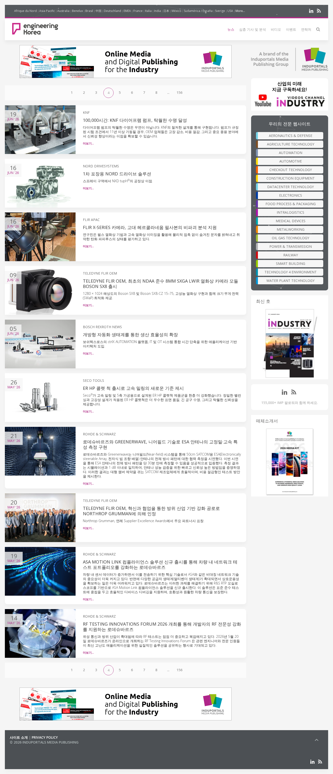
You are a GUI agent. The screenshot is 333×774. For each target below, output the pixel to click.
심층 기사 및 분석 (252, 29)
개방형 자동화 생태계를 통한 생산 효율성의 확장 (130, 334)
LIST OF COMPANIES (26, 747)
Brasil (89, 11)
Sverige (220, 11)
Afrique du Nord (25, 11)
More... (240, 11)
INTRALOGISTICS (290, 212)
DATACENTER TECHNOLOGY (290, 186)
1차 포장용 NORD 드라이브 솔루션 (117, 174)
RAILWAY (290, 255)
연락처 (306, 29)
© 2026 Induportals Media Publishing (44, 742)
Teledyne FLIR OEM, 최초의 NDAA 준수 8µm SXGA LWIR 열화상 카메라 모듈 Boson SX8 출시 (160, 283)
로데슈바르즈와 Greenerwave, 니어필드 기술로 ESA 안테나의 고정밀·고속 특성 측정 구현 (160, 444)
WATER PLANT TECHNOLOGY (290, 280)
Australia (63, 11)
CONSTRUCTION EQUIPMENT (290, 178)
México (176, 11)
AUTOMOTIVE (290, 161)
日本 (166, 11)
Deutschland (112, 11)
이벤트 (291, 29)
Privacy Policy (45, 737)
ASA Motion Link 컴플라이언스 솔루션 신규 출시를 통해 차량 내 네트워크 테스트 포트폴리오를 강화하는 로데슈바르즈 (160, 564)
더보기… (88, 143)
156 (179, 92)
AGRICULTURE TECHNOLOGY (290, 144)
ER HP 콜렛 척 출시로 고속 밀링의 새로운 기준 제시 (133, 388)
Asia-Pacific (47, 11)
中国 (98, 11)
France (138, 11)
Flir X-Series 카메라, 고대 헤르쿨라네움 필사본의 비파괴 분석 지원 (150, 227)
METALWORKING (290, 229)
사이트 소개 (19, 737)
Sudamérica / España (198, 11)
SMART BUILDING (290, 263)
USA (230, 11)
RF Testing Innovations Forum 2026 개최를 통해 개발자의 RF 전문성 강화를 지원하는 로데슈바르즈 (162, 626)
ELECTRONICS (290, 195)
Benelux (77, 11)
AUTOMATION (290, 152)
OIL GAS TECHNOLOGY (290, 238)
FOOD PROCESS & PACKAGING (290, 203)
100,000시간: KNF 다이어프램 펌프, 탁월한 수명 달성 (135, 120)
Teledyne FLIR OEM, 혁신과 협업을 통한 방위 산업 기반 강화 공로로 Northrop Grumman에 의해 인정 (151, 510)
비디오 (276, 29)
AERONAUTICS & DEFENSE (290, 135)
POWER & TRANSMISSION (290, 246)
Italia (148, 11)
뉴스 (230, 29)
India (157, 11)
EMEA (127, 11)
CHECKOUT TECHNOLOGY (290, 169)
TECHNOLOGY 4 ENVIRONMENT (290, 272)
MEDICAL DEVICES (290, 221)
